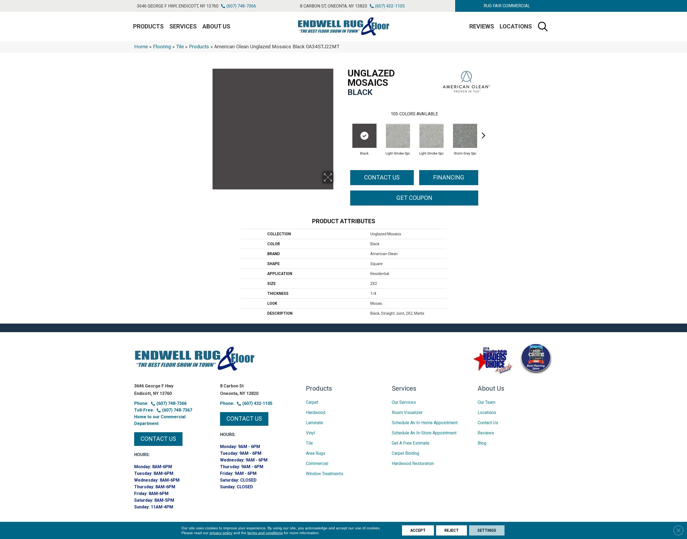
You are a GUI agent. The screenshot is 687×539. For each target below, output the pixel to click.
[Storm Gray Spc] (465, 135)
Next (484, 127)
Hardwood (315, 412)
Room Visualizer (407, 412)
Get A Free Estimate (410, 443)
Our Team (486, 402)
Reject (451, 530)
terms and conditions (265, 533)
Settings (486, 530)
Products (199, 47)
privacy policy (221, 533)
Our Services (404, 402)
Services (183, 26)
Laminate (314, 422)
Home (141, 47)
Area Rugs (315, 453)
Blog (482, 443)
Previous (345, 127)
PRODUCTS (148, 26)
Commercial (317, 463)
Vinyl (310, 432)
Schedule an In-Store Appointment (424, 432)
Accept (418, 530)
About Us (216, 26)
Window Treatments (324, 473)
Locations (516, 26)
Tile (180, 47)
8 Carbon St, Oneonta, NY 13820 (333, 6)
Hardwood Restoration (413, 463)
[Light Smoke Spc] (398, 135)
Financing (448, 177)
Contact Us (382, 177)
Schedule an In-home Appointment (425, 422)
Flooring (162, 47)
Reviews (481, 26)
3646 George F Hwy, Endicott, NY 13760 (177, 6)
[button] (507, 6)
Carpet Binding (405, 453)
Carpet (312, 402)
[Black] (364, 135)
